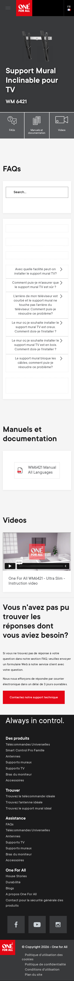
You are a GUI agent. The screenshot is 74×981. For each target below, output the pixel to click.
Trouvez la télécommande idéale (30, 796)
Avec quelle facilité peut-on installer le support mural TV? (35, 272)
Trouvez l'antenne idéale (24, 803)
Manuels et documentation (36, 132)
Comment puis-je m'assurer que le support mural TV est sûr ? (35, 285)
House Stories (16, 876)
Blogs (10, 888)
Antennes (13, 757)
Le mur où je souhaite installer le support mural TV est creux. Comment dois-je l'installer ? (35, 327)
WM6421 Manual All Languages (42, 470)
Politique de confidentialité (45, 965)
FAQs (12, 130)
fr (70, 10)
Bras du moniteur (19, 775)
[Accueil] (24, 8)
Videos (61, 130)
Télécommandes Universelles (28, 745)
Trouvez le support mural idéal (28, 809)
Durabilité (13, 882)
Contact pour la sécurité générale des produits (34, 903)
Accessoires (15, 781)
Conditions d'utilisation (42, 970)
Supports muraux (19, 762)
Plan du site (33, 975)
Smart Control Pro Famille (25, 751)
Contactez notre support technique (34, 697)
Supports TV (15, 769)
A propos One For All (21, 894)
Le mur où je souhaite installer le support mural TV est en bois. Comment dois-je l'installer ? (35, 345)
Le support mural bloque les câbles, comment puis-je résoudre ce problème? (35, 363)
